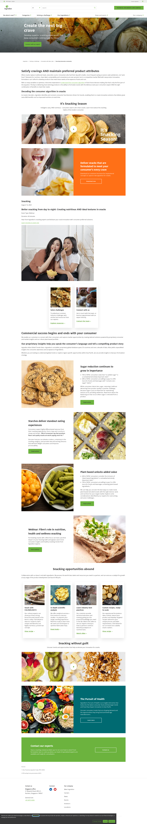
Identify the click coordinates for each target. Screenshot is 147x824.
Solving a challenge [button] (43, 15)
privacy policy (36, 815)
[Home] (8, 10)
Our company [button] (137, 15)
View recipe (29, 631)
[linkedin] (51, 789)
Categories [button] (26, 15)
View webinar (35, 549)
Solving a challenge (34, 61)
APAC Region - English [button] (10, 1)
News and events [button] (100, 15)
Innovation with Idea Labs (47, 61)
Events (66, 800)
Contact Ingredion (134, 1)
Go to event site (34, 223)
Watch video (80, 633)
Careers (66, 793)
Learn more (25, 223)
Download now (91, 181)
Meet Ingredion (69, 789)
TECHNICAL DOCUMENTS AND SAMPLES (129, 8)
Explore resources (57, 323)
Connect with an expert (32, 44)
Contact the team (82, 321)
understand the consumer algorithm (73, 83)
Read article (87, 402)
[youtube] (55, 789)
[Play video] (73, 129)
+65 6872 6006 (30, 800)
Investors (67, 804)
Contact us (105, 750)
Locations (67, 807)
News (66, 796)
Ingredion (25, 61)
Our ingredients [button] (63, 15)
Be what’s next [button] (9, 15)
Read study (55, 629)
